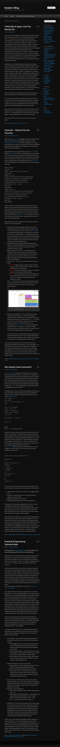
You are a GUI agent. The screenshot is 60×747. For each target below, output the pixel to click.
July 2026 (46, 77)
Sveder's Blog (12, 7)
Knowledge (10, 358)
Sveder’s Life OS (48, 39)
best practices (18, 123)
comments (31, 534)
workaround (32, 230)
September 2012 (47, 80)
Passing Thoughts (12, 534)
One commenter (8, 446)
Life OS (46, 94)
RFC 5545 (11, 153)
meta (45, 96)
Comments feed (47, 112)
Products (46, 102)
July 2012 (46, 83)
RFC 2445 (32, 151)
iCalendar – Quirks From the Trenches (49, 49)
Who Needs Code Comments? (18, 367)
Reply (6, 360)
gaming (46, 91)
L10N (14, 692)
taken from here (12, 396)
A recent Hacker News (10, 373)
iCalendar (28, 358)
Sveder (16, 135)
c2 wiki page (11, 588)
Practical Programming (20, 550)
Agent (9, 123)
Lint (13, 699)
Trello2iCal (15, 139)
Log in (45, 109)
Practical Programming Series (14, 735)
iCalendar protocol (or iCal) (11, 142)
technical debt (13, 736)
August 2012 (47, 81)
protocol (32, 358)
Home (6, 16)
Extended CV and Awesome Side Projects (25, 16)
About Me (12, 16)
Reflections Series (48, 104)
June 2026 (46, 78)
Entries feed (47, 111)
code (24, 358)
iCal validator (23, 214)
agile (26, 735)
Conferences (47, 90)
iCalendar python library (20, 325)
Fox (45, 60)
